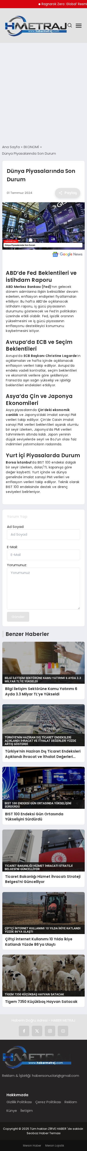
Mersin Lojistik (54, 1146)
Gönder (18, 616)
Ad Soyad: (15, 526)
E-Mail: (12, 546)
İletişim (26, 1110)
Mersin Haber (32, 1146)
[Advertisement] (43, 93)
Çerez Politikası (48, 1101)
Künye (11, 1110)
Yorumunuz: (17, 564)
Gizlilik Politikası (19, 1101)
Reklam (70, 1101)
